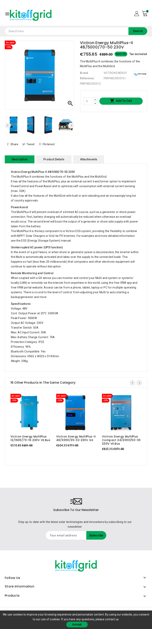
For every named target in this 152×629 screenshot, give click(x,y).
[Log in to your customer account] (136, 13)
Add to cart (121, 101)
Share (14, 144)
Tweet (30, 144)
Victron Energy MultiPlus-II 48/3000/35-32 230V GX (76, 438)
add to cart (25, 412)
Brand (84, 73)
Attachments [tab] (88, 159)
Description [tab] (20, 159)
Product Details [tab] (54, 159)
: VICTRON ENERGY (114, 73)
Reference (87, 78)
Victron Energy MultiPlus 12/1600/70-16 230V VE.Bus (30, 438)
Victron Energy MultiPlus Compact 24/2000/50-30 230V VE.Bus (121, 440)
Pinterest (49, 144)
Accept (77, 624)
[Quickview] (33, 412)
